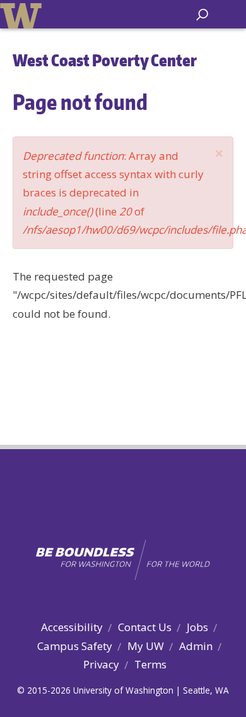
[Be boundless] (123, 559)
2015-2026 (49, 690)
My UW (145, 646)
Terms (150, 664)
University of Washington (23, 14)
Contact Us (145, 627)
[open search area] (202, 15)
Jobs (197, 627)
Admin (196, 646)
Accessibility (72, 627)
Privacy (101, 664)
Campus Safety (74, 646)
